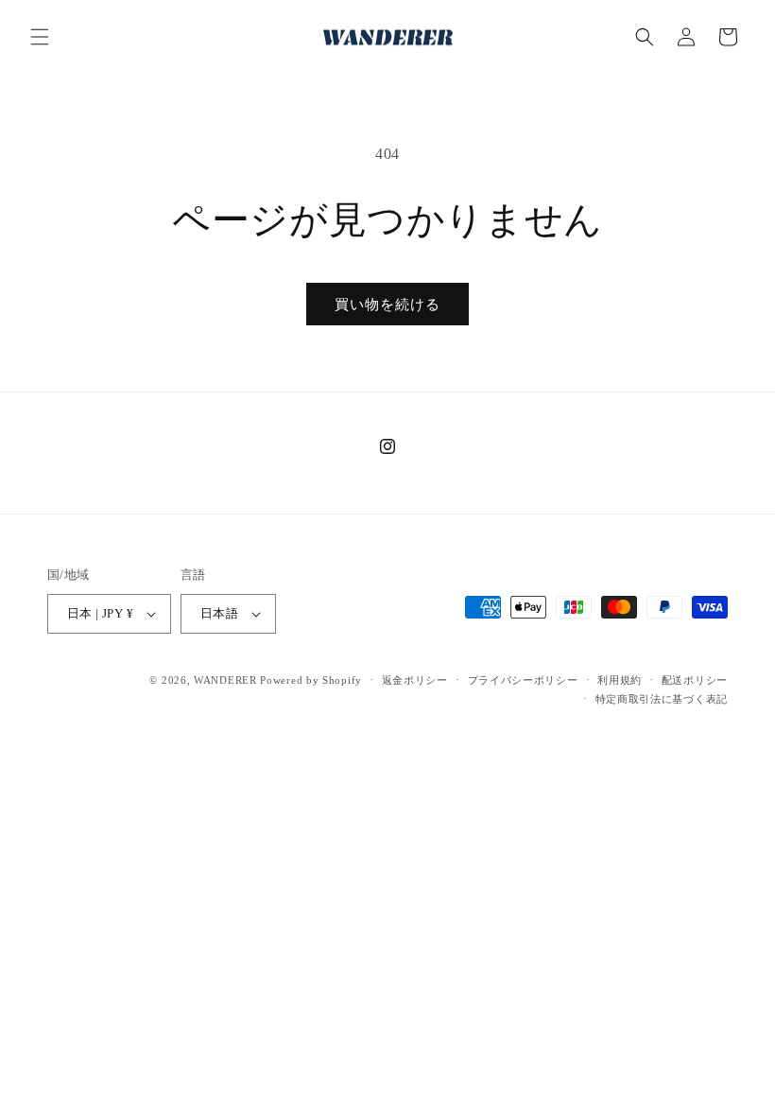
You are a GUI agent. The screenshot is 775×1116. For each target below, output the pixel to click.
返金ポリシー (415, 680)
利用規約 (619, 680)
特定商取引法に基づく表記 (661, 699)
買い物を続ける (387, 304)
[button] (39, 37)
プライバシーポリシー (523, 680)
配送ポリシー (695, 680)
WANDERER (225, 680)
